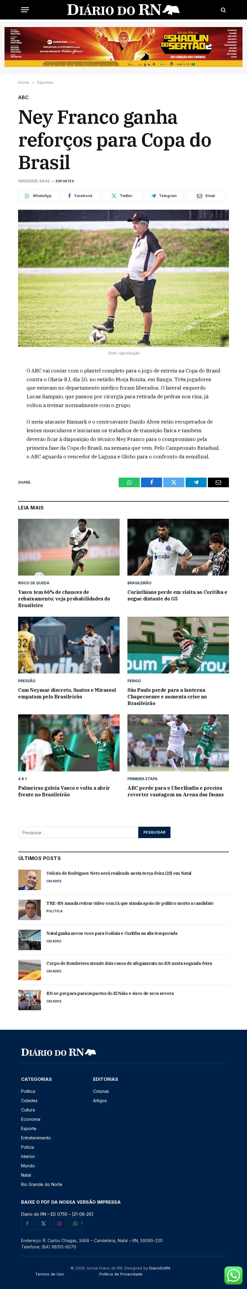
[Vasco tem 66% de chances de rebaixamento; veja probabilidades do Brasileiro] (69, 547)
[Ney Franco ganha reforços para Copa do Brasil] (123, 278)
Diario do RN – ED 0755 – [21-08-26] (57, 1214)
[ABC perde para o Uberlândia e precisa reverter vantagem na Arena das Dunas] (178, 742)
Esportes (65, 181)
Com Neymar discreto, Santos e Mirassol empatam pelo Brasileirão (67, 693)
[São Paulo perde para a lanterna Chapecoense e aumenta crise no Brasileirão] (178, 645)
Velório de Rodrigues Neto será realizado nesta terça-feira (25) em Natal (118, 873)
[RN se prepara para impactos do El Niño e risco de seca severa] (29, 1000)
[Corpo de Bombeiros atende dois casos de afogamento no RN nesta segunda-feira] (29, 970)
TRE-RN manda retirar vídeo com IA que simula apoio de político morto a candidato (130, 903)
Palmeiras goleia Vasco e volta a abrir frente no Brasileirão (64, 791)
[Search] (223, 10)
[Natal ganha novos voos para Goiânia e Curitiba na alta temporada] (29, 940)
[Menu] (25, 10)
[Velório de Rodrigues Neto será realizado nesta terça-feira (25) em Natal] (29, 880)
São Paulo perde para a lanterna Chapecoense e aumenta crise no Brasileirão (167, 696)
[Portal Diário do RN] (123, 10)
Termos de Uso (49, 1274)
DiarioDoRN (159, 1268)
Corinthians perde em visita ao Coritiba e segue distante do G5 (177, 595)
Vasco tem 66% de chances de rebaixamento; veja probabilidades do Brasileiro (64, 598)
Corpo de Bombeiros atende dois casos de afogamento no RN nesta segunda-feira (129, 963)
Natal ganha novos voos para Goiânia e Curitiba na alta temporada (111, 933)
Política (54, 911)
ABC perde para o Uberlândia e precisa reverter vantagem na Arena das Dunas (175, 791)
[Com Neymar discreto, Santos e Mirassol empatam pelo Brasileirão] (69, 645)
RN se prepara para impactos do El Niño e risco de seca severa (110, 993)
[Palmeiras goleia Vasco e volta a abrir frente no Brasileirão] (69, 742)
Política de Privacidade (120, 1274)
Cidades (54, 881)
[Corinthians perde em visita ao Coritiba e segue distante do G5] (178, 547)
